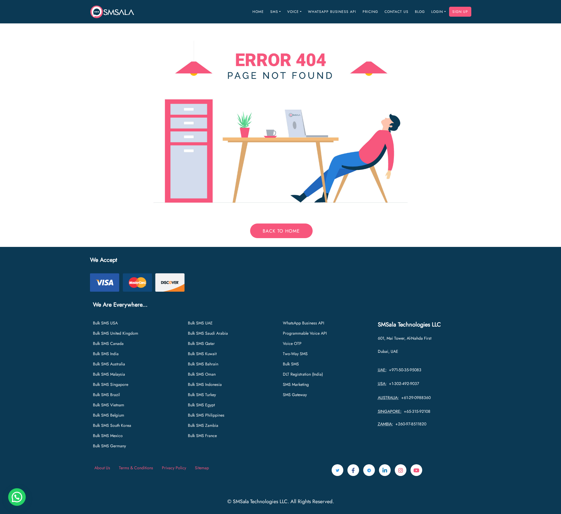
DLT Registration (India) (303, 374)
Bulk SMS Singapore (110, 384)
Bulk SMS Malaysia (109, 374)
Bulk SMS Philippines (206, 415)
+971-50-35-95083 (404, 370)
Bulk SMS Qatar (201, 343)
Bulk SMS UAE (200, 323)
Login (437, 11)
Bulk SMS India (106, 354)
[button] (17, 497)
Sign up (460, 11)
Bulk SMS (291, 364)
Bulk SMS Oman (202, 374)
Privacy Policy (174, 468)
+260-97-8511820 (409, 424)
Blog (420, 11)
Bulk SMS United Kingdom (115, 333)
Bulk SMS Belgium (108, 415)
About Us (102, 468)
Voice (293, 11)
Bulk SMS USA (105, 323)
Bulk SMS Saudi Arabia (208, 333)
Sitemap (202, 468)
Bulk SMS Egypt (201, 405)
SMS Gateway (295, 395)
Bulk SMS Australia (109, 364)
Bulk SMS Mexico (108, 436)
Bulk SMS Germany (109, 446)
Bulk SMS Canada (108, 343)
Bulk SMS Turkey (202, 395)
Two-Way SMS (295, 354)
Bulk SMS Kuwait (202, 354)
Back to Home (281, 231)
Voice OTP (292, 343)
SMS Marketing (296, 384)
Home (258, 11)
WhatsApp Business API (332, 11)
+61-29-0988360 (415, 397)
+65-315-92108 (415, 411)
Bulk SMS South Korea (112, 425)
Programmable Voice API (305, 333)
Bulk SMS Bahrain (203, 364)
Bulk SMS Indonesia (205, 384)
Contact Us (396, 11)
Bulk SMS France (202, 436)
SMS (274, 11)
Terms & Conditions (136, 468)
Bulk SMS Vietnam (108, 405)
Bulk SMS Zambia (203, 425)
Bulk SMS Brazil (106, 395)
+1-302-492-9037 (403, 383)
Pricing (370, 11)
